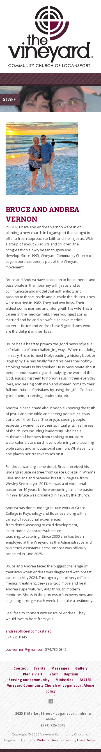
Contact (20, 668)
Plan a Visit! (33, 674)
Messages (60, 668)
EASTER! (86, 680)
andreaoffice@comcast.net (28, 631)
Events (39, 668)
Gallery (81, 668)
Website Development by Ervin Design (66, 740)
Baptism (71, 674)
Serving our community (29, 680)
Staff (53, 674)
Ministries (65, 680)
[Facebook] (51, 701)
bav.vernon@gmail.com (25, 649)
